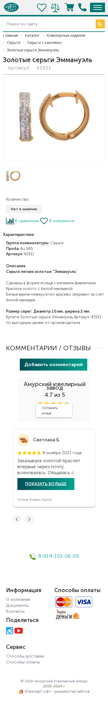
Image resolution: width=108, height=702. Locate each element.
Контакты (15, 611)
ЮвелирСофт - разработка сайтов (57, 691)
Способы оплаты (23, 662)
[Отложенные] (42, 7)
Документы (17, 605)
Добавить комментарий (53, 364)
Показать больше (46, 483)
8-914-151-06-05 (58, 556)
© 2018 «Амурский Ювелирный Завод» (54, 681)
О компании (18, 599)
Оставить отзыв (50, 410)
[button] (19, 453)
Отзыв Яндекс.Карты (34, 499)
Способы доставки (25, 656)
